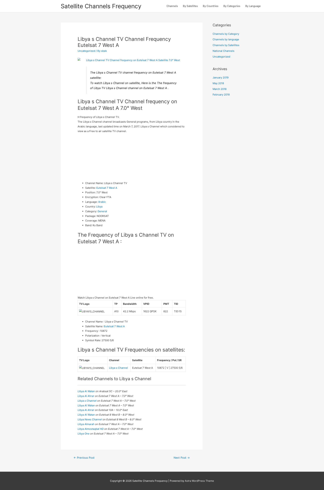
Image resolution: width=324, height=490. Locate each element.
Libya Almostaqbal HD (91, 428)
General (102, 211)
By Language (253, 6)
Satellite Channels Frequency (101, 6)
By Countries (210, 6)
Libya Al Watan (87, 391)
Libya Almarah (86, 424)
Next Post (182, 457)
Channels (172, 6)
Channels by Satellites (226, 45)
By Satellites (190, 6)
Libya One (84, 433)
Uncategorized (86, 50)
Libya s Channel (118, 367)
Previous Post (84, 457)
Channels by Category (226, 33)
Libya (99, 206)
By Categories (231, 6)
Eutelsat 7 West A (106, 187)
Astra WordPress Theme (199, 480)
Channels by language (226, 39)
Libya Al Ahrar (86, 396)
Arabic (102, 201)
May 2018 (218, 83)
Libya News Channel (90, 419)
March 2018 (219, 89)
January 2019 (220, 77)
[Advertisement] (132, 157)
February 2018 (221, 94)
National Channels (223, 50)
